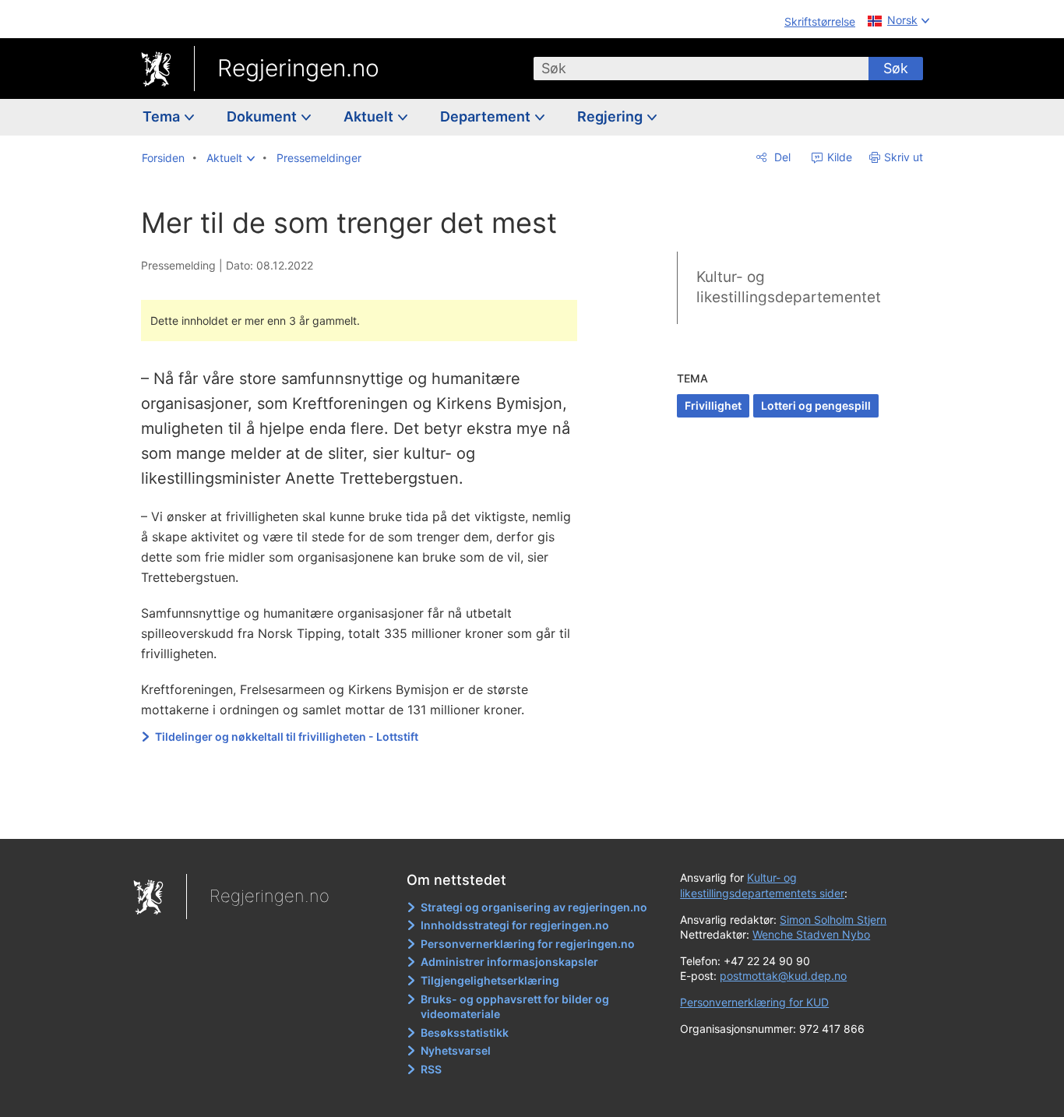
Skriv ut (903, 157)
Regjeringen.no (298, 68)
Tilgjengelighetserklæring (490, 980)
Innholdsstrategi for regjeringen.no (515, 925)
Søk (895, 68)
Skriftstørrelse (819, 21)
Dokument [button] (263, 116)
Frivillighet (713, 405)
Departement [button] (487, 116)
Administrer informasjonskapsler (509, 961)
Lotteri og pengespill (816, 405)
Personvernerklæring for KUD (754, 1002)
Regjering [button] (611, 116)
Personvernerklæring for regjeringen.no (528, 943)
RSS (431, 1069)
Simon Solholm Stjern (833, 919)
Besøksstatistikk (465, 1032)
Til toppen (367, 816)
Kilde (838, 157)
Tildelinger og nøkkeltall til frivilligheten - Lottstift (286, 736)
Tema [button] (163, 116)
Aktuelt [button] (370, 116)
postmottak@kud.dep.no (783, 975)
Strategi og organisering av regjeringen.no (534, 907)
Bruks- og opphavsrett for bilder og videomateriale (515, 1006)
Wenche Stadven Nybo (811, 934)
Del (781, 157)
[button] (230, 158)
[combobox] (701, 68)
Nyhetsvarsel (456, 1050)
